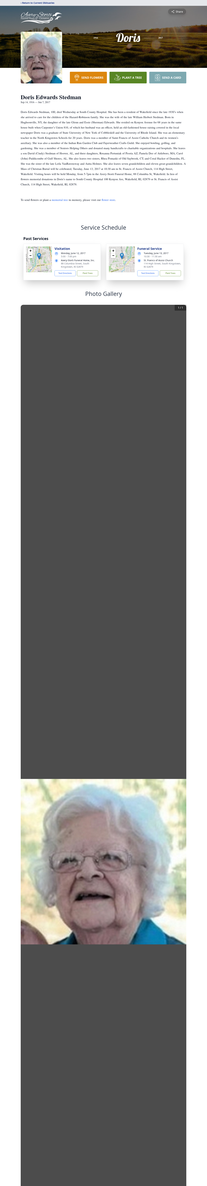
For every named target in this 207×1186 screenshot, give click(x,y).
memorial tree (60, 200)
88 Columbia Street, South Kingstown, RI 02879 (75, 265)
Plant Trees (88, 273)
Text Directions (65, 273)
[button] (39, 256)
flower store (108, 200)
